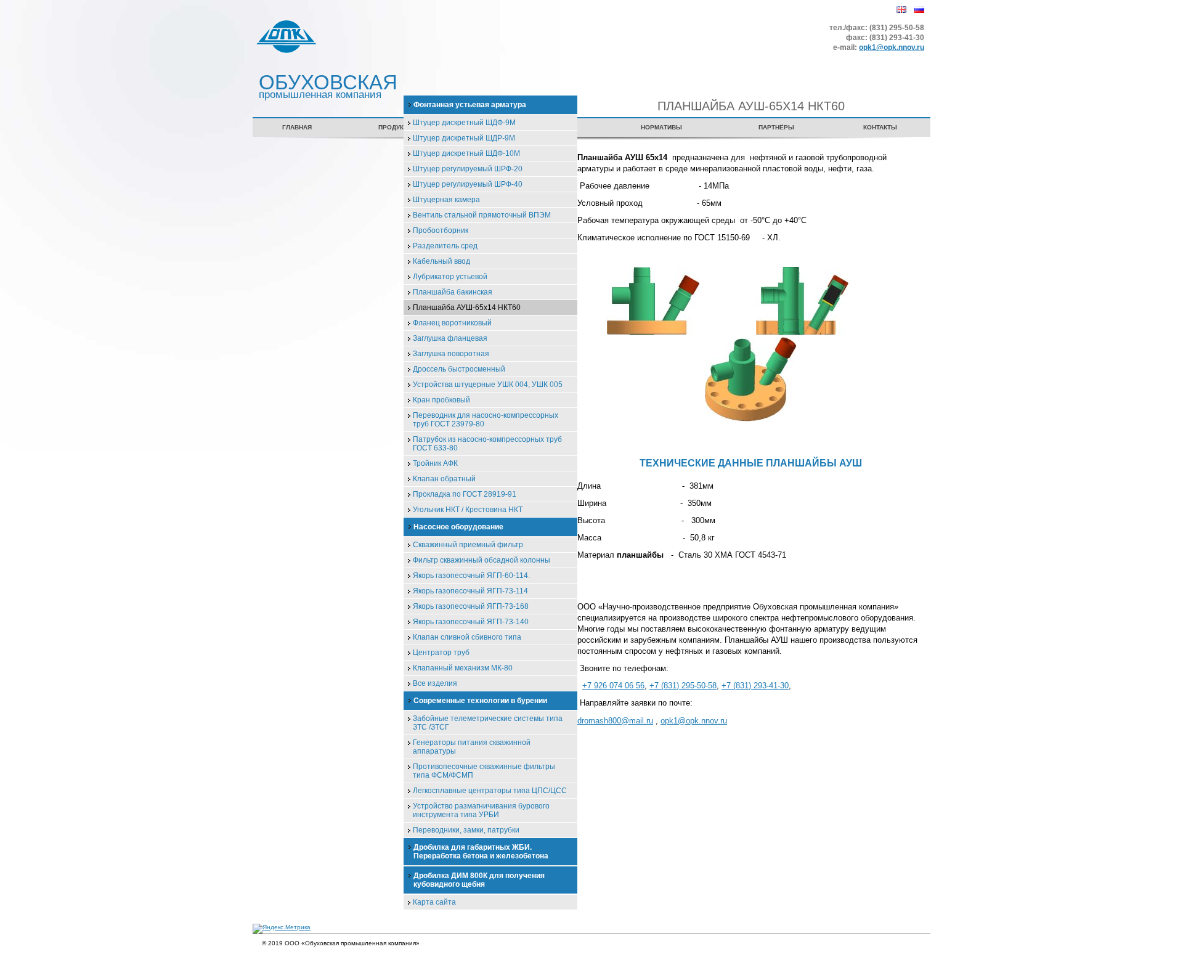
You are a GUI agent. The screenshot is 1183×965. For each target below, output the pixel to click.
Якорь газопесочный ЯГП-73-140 (471, 621)
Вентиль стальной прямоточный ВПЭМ (482, 215)
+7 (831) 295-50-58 (683, 685)
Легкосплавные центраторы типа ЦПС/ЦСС (490, 790)
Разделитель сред (445, 246)
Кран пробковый (441, 400)
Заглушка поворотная (451, 353)
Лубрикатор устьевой (450, 276)
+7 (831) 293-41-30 (755, 685)
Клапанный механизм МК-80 (463, 668)
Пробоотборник (440, 230)
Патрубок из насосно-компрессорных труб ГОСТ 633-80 (487, 443)
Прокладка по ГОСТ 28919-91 (464, 494)
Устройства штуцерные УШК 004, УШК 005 (488, 384)
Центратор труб (441, 652)
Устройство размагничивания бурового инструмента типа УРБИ (481, 810)
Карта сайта (434, 902)
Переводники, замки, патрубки (466, 830)
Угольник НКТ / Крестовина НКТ (467, 509)
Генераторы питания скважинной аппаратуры (472, 746)
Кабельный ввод (441, 261)
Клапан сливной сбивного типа (467, 637)
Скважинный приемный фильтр (468, 544)
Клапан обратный (444, 478)
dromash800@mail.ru (615, 720)
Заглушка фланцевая (450, 338)
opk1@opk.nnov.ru (891, 47)
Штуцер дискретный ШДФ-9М (464, 122)
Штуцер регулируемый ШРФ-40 (467, 184)
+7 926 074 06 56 (613, 685)
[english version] (898, 18)
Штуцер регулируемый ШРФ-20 (467, 169)
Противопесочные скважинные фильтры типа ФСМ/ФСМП (484, 771)
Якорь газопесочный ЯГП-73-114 (470, 591)
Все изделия (435, 683)
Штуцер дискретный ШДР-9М (464, 138)
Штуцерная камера (446, 199)
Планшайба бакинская (452, 292)
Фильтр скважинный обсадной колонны (481, 560)
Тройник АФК (435, 463)
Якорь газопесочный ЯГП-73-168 (471, 606)
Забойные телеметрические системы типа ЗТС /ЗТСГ (488, 722)
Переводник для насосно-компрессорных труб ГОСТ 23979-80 (485, 419)
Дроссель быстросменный (459, 369)
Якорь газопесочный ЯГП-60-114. (471, 575)
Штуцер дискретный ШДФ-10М (466, 153)
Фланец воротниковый (452, 323)
